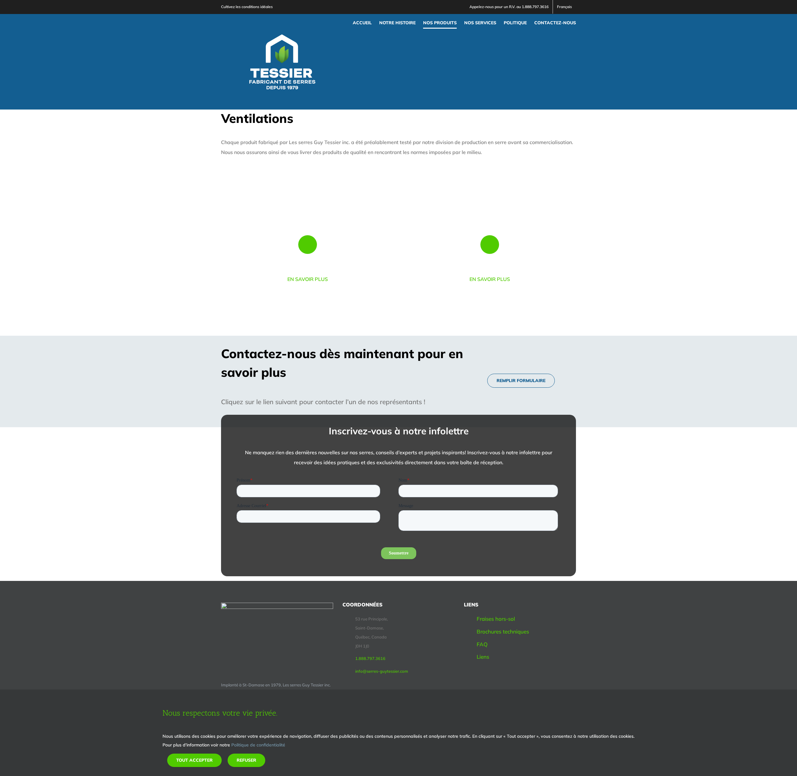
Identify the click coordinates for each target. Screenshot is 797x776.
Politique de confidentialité (258, 745)
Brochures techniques (503, 631)
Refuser (246, 760)
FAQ (482, 644)
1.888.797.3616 (370, 658)
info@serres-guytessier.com (381, 671)
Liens (483, 656)
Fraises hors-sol (496, 618)
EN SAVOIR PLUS (307, 279)
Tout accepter (194, 760)
